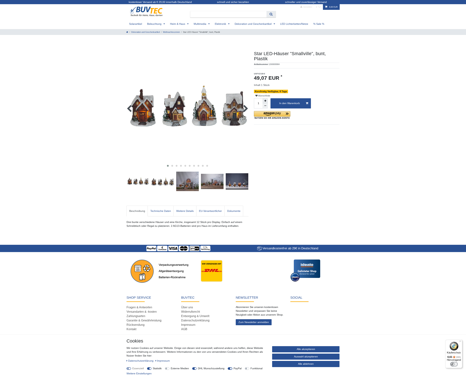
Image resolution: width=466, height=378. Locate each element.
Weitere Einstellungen (139, 373)
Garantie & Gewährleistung (144, 320)
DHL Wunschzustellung (211, 368)
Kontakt (131, 329)
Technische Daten (160, 210)
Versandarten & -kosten (142, 311)
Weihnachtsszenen (171, 32)
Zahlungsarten (136, 316)
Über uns (187, 307)
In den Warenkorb (289, 103)
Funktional (256, 368)
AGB (184, 329)
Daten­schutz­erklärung (141, 360)
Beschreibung (137, 210)
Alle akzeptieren (306, 349)
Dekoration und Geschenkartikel (253, 23)
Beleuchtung (154, 23)
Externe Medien (180, 368)
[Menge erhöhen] (265, 100)
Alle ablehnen (306, 363)
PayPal (238, 368)
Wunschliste (264, 95)
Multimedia (200, 23)
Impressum (188, 324)
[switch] (454, 364)
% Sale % (318, 23)
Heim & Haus (178, 23)
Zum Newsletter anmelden (253, 322)
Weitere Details (185, 210)
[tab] (137, 211)
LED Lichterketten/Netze (294, 23)
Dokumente (233, 210)
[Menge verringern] (265, 105)
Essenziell (138, 368)
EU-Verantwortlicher (210, 210)
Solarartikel (135, 23)
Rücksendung (136, 324)
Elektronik (221, 23)
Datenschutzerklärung (195, 320)
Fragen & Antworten (139, 307)
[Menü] (460, 342)
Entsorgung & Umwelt (195, 316)
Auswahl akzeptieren (306, 356)
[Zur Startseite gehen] (127, 32)
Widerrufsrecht (190, 311)
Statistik (157, 368)
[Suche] (271, 14)
